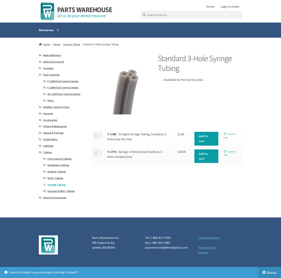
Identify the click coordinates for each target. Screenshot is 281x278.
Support (203, 252)
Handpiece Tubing (58, 165)
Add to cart (203, 138)
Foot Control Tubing (59, 158)
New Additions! (52, 55)
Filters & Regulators (55, 126)
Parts (50, 100)
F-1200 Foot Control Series (63, 81)
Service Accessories (55, 197)
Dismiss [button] (271, 272)
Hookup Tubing (56, 171)
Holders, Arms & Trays (56, 107)
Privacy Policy (207, 247)
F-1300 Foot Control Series (63, 87)
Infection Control (53, 61)
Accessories (50, 120)
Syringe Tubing (71, 44)
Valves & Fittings (53, 133)
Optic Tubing (55, 178)
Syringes (48, 68)
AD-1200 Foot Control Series (63, 94)
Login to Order (230, 6)
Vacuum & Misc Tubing (61, 191)
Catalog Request (209, 238)
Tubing (56, 44)
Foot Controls (51, 74)
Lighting (48, 146)
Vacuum (48, 113)
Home (210, 6)
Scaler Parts (50, 139)
